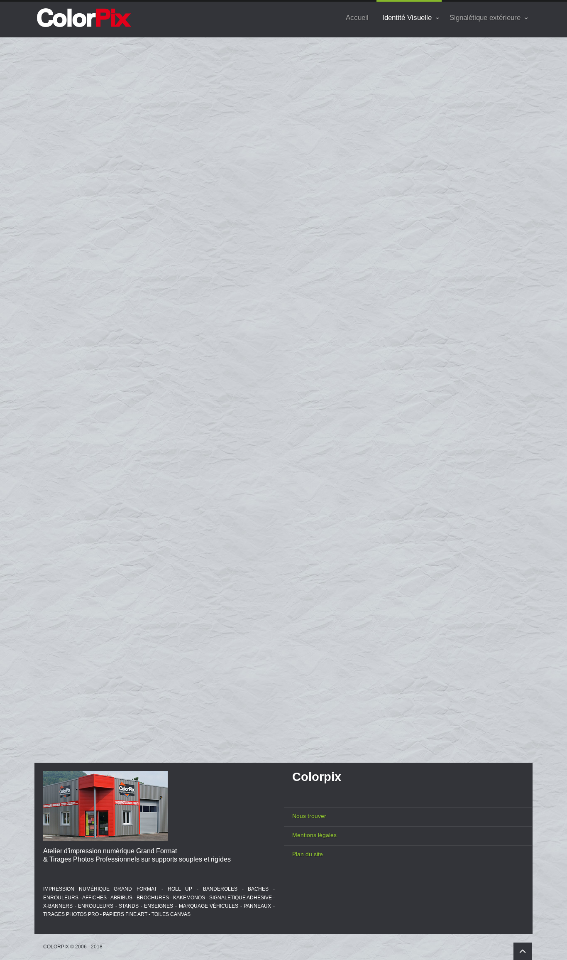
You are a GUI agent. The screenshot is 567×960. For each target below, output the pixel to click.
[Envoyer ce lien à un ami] (519, 87)
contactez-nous (309, 333)
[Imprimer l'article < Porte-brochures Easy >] (508, 87)
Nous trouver (309, 816)
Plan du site (307, 854)
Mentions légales (314, 835)
